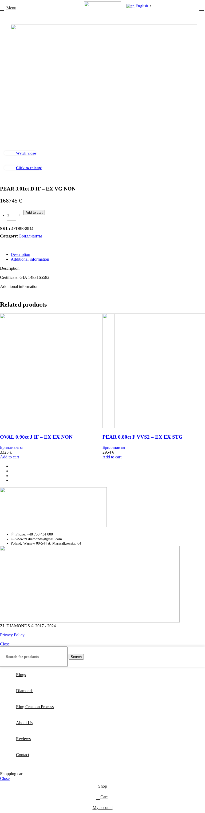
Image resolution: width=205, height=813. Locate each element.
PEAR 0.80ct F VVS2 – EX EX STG (142, 437)
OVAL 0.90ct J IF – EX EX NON (36, 437)
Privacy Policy (12, 635)
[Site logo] (102, 16)
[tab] (108, 254)
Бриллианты (30, 236)
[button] (9, 457)
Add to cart (34, 213)
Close (5, 644)
